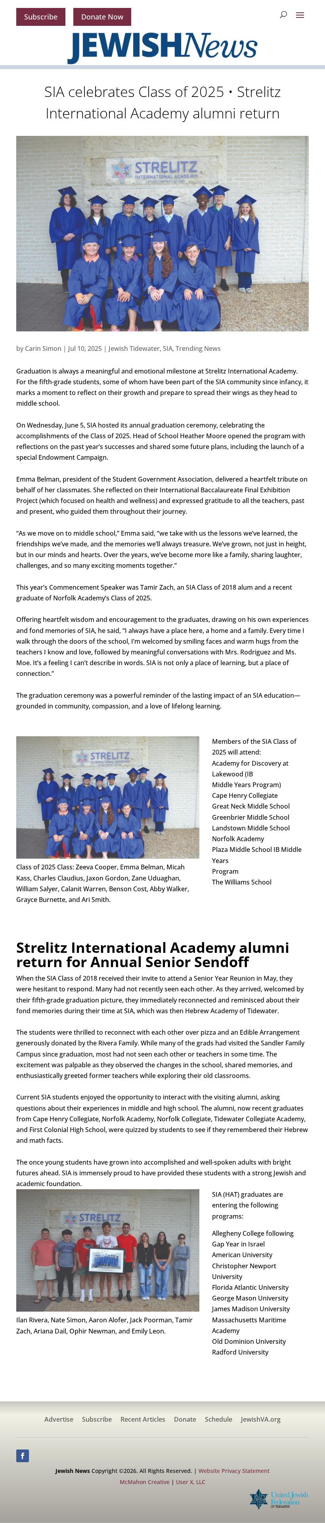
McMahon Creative (145, 1482)
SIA (167, 348)
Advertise (58, 1420)
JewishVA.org (261, 1420)
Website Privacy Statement (234, 1471)
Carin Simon (43, 348)
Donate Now (102, 16)
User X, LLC (190, 1482)
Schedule (218, 1420)
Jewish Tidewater (134, 348)
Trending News (198, 348)
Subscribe (40, 16)
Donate (185, 1420)
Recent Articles (142, 1420)
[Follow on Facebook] (22, 1455)
